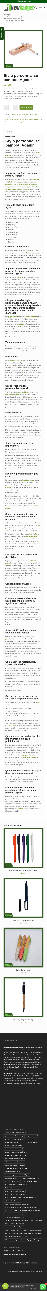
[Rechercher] (34, 7)
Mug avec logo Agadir (11, 1210)
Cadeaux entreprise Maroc (12, 1171)
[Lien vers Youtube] (31, 1288)
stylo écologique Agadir (21, 119)
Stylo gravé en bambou (36, 119)
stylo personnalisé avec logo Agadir (30, 1233)
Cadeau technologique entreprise (15, 1165)
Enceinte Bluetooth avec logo (13, 1207)
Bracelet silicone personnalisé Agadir (16, 1152)
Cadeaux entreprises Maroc (13, 1178)
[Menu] (40, 7)
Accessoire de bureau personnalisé (15, 1133)
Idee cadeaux (12, 356)
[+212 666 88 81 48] (5, 1286)
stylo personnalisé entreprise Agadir (16, 1236)
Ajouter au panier (26, 107)
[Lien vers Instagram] (35, 1288)
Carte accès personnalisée (31, 1178)
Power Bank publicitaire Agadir (14, 1227)
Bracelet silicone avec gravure (13, 1145)
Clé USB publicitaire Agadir (13, 1197)
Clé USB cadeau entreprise (13, 1188)
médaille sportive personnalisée (14, 1217)
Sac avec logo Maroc (35, 1230)
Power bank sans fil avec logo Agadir (15, 1230)
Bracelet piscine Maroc (31, 1142)
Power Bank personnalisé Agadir (14, 1223)
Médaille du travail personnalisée (30, 1210)
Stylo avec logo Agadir (11, 1233)
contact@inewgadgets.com (17, 1254)
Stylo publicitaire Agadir (34, 1240)
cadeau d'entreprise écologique (29, 117)
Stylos (32, 114)
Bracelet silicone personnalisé (14, 1149)
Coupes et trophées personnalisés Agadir (17, 1204)
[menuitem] (34, 7)
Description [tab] (9, 131)
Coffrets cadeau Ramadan (12, 1201)
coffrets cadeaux (10, 725)
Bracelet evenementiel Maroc (13, 1142)
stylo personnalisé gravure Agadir (15, 1240)
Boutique (7, 15)
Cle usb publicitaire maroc (29, 1181)
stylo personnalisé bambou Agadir (14, 122)
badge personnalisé (32, 1136)
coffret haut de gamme (29, 1197)
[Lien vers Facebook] (38, 1288)
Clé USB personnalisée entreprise (15, 1194)
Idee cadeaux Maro (15, 360)
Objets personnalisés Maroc (33, 1220)
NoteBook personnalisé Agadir (14, 1220)
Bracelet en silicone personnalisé (15, 1139)
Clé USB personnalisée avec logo (15, 1191)
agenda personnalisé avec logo (14, 1136)
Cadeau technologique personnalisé (16, 1168)
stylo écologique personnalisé (20, 114)
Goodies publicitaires (30, 1207)
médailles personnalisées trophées (15, 1214)
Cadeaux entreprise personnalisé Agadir (17, 1175)
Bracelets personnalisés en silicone (15, 1155)
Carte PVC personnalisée (12, 1181)
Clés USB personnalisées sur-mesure (16, 1184)
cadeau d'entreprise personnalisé (15, 1158)
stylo (23, 370)
